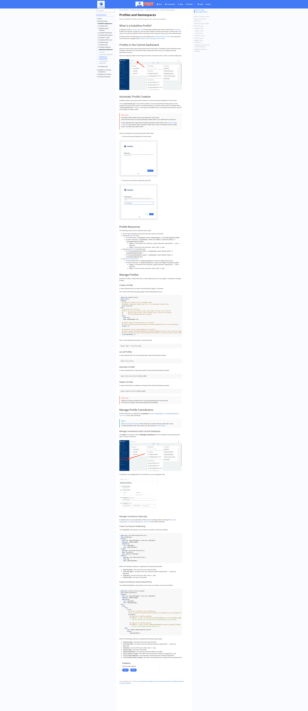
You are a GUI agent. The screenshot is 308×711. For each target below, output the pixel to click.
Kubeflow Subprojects (137, 10)
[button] (200, 4)
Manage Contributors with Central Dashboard (202, 46)
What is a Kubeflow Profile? (201, 17)
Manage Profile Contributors (198, 41)
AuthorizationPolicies (132, 259)
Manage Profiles (198, 28)
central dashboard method (132, 424)
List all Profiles (199, 33)
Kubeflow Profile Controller (162, 36)
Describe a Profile (200, 36)
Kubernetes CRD (138, 29)
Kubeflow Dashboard (151, 10)
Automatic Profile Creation (201, 23)
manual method (160, 426)
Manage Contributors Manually (201, 50)
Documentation (124, 10)
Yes (125, 670)
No (133, 670)
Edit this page (199, 10)
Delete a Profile (199, 38)
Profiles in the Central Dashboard (200, 20)
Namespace (176, 29)
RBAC (131, 236)
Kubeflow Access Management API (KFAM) (152, 38)
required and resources (148, 521)
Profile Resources (199, 26)
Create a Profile (199, 31)
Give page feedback (201, 12)
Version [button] (208, 4)
